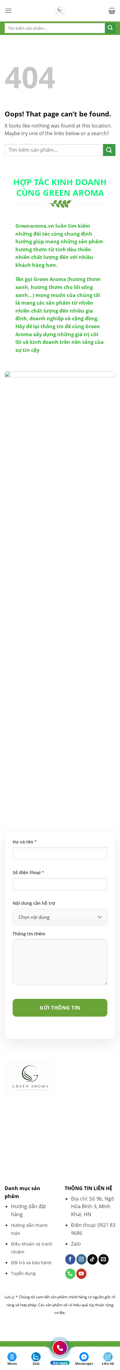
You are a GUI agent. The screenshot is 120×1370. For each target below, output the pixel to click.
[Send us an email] (103, 1259)
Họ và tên (25, 842)
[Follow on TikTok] (92, 1259)
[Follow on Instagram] (81, 1259)
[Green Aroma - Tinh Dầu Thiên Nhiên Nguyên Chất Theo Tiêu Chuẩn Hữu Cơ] (60, 10)
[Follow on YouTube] (81, 1274)
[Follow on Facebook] (70, 1259)
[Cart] (111, 10)
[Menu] (8, 10)
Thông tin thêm (29, 934)
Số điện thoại (28, 872)
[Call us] (70, 1274)
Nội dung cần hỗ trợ (34, 903)
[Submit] (110, 28)
